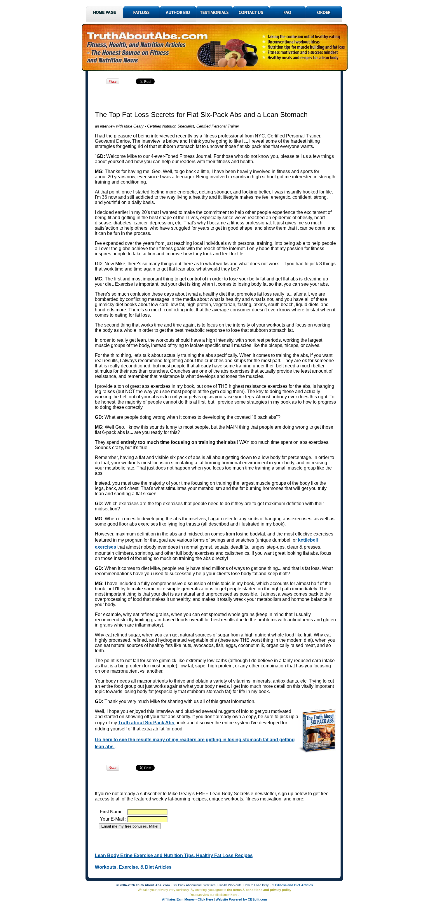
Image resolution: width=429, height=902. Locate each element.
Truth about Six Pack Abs (146, 722)
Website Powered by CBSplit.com (241, 899)
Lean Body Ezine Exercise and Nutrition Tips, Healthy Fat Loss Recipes (174, 855)
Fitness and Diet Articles (294, 885)
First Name (112, 811)
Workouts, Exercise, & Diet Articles (133, 867)
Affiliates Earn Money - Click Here (188, 899)
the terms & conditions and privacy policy (259, 889)
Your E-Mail (112, 818)
